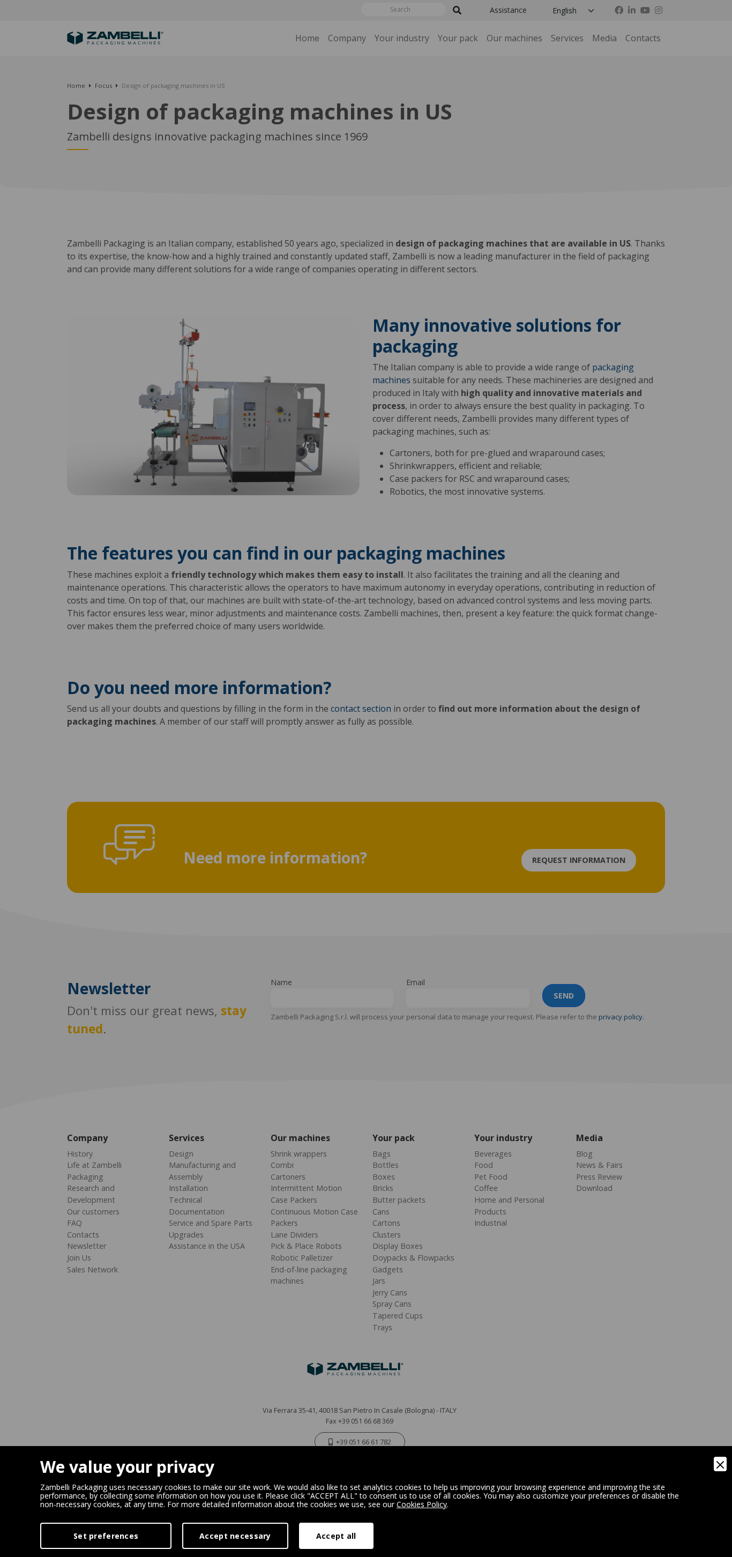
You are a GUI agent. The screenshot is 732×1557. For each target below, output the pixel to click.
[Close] (720, 1464)
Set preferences (105, 1536)
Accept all (336, 1536)
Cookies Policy (422, 1504)
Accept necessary (235, 1536)
